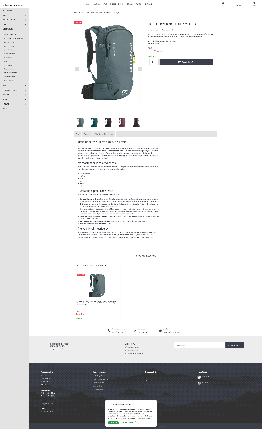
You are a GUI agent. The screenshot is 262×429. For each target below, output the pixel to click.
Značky (147, 381)
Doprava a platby (98, 389)
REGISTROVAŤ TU (235, 345)
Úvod (76, 13)
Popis (77, 134)
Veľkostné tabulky (98, 386)
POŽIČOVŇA (96, 4)
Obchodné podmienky (116, 4)
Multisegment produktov (135, 354)
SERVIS (105, 4)
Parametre (87, 134)
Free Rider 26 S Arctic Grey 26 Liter (91, 266)
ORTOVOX (169, 30)
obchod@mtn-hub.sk (47, 411)
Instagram (148, 4)
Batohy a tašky (84, 13)
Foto (111, 134)
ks (156, 62)
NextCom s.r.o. (162, 426)
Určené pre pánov (133, 347)
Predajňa (129, 4)
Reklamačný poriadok (99, 382)
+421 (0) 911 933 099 (47, 404)
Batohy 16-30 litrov (96, 13)
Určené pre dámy (133, 350)
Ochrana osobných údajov (100, 379)
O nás (88, 4)
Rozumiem (113, 422)
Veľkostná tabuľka (100, 134)
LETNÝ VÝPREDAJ (8, 10)
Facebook (139, 4)
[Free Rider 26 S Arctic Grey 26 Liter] (108, 62)
